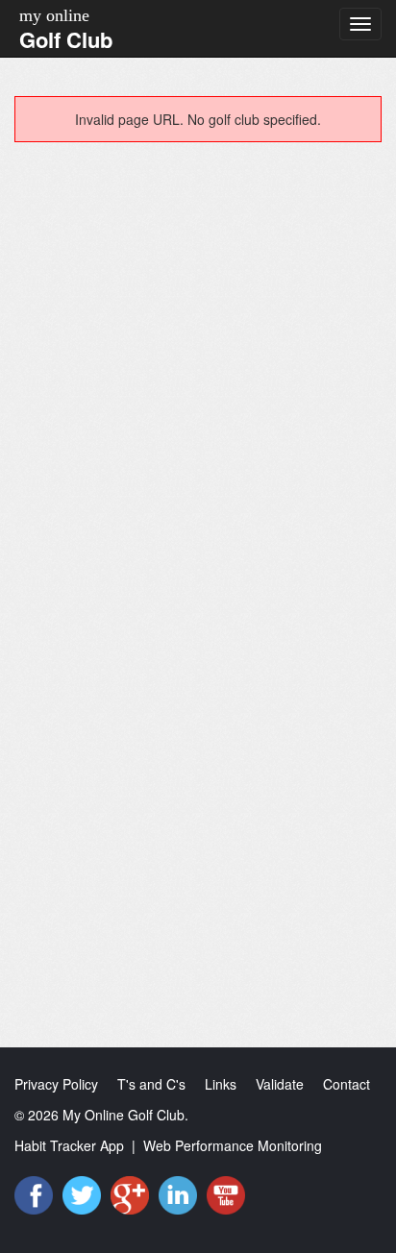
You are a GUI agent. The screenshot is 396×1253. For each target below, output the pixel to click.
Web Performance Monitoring (232, 1145)
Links (220, 1083)
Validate (280, 1083)
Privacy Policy (56, 1083)
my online (54, 15)
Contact (346, 1083)
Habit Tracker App (69, 1145)
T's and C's (151, 1083)
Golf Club (65, 39)
